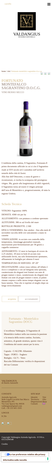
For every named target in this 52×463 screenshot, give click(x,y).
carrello (8, 4)
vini (8, 71)
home (4, 71)
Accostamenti (31, 299)
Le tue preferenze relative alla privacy (27, 454)
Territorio (35, 399)
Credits (5, 444)
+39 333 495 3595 (14, 408)
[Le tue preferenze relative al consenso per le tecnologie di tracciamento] (47, 458)
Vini (44, 397)
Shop (44, 401)
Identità (34, 397)
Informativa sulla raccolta (15, 460)
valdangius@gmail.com (12, 406)
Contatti (34, 404)
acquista (12, 299)
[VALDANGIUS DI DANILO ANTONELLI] (27, 21)
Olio (44, 399)
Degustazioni (36, 401)
